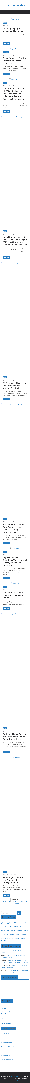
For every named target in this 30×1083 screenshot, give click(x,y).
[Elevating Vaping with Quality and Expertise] (15, 19)
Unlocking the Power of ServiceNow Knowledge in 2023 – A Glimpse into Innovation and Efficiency (15, 241)
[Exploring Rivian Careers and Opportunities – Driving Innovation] (15, 812)
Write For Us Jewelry (6, 1042)
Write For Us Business (7, 1059)
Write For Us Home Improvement (10, 1064)
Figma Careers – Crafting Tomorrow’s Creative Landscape (14, 61)
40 (27, 901)
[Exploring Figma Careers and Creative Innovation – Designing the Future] (15, 669)
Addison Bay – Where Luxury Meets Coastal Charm (13, 595)
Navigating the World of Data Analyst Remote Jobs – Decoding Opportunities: (14, 528)
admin (15, 25)
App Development (5, 1006)
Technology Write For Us (7, 1046)
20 (22, 901)
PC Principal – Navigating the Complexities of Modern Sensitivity (14, 386)
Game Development (6, 1016)
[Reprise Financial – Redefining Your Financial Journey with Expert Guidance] (15, 548)
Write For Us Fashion (6, 1038)
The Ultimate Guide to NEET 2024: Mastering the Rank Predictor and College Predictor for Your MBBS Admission (15, 93)
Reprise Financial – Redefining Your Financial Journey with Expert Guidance (15, 561)
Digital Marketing (5, 1011)
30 (24, 901)
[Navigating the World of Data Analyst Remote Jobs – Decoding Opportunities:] (15, 460)
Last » (17, 903)
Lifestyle (3, 1018)
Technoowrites (15, 5)
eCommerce (4, 1013)
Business (5, 22)
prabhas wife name (6, 950)
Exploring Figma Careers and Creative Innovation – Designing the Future (15, 737)
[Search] (19, 913)
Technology (6, 52)
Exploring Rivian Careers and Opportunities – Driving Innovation (14, 880)
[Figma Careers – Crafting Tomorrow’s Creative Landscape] (15, 49)
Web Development (6, 1023)
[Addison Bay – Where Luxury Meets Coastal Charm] (15, 583)
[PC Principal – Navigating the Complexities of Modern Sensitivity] (15, 318)
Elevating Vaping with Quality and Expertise (13, 29)
